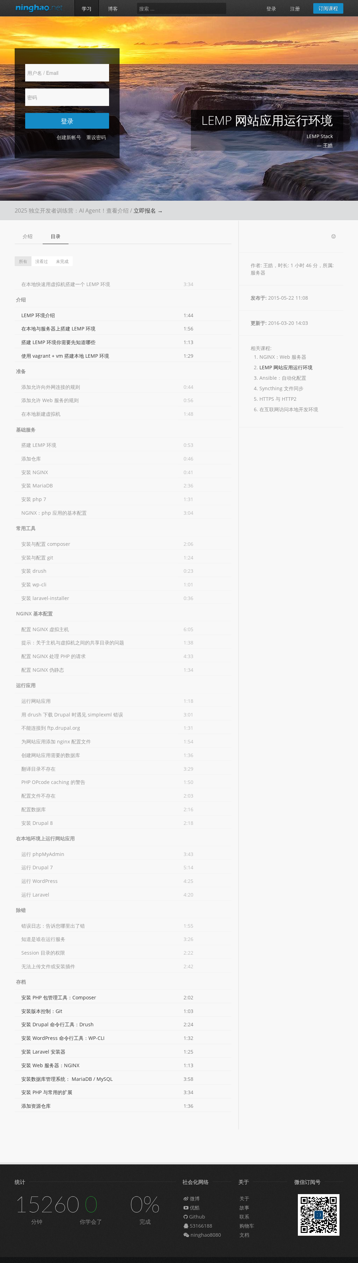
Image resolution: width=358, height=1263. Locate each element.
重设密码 (96, 137)
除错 (21, 910)
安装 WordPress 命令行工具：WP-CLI (63, 1038)
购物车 (246, 1225)
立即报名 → (148, 210)
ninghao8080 (205, 1235)
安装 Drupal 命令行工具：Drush (57, 1024)
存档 (21, 981)
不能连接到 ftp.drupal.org (50, 728)
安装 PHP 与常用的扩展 (46, 1092)
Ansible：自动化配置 (282, 377)
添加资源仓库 (36, 1106)
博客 (113, 8)
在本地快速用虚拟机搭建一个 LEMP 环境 (65, 284)
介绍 (28, 236)
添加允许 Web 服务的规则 (50, 400)
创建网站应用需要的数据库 (50, 755)
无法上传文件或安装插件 (48, 966)
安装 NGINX (34, 472)
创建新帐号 (69, 137)
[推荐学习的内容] (333, 236)
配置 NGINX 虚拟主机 (45, 629)
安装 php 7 (33, 499)
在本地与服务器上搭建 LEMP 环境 (58, 328)
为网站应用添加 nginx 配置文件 (56, 741)
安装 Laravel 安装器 (43, 1051)
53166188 (200, 1225)
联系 (244, 1216)
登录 (271, 8)
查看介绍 (117, 210)
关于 (244, 1198)
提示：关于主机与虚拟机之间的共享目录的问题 (72, 642)
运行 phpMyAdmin (42, 854)
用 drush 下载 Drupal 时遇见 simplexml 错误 (72, 714)
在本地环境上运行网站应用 (45, 838)
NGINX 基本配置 (34, 613)
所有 (23, 261)
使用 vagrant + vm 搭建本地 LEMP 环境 (65, 355)
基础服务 (26, 429)
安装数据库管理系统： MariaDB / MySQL (67, 1079)
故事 (244, 1207)
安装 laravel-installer (45, 598)
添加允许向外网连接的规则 (50, 387)
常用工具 (26, 528)
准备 (21, 371)
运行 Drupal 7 (37, 867)
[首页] (39, 7)
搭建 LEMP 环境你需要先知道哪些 (58, 342)
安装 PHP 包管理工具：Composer (58, 997)
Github (196, 1216)
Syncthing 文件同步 (281, 388)
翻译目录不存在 (38, 768)
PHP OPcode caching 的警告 (53, 782)
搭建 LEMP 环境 (38, 445)
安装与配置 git (37, 557)
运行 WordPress (39, 881)
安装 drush (33, 571)
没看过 (41, 261)
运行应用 (26, 685)
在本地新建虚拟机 (40, 414)
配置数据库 (33, 809)
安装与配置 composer (45, 544)
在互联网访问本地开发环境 (288, 409)
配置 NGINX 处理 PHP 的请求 (53, 656)
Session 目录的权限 (43, 952)
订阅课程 (328, 8)
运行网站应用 (36, 701)
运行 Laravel (35, 894)
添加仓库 (31, 458)
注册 (295, 8)
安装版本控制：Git (41, 1011)
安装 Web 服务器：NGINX (50, 1065)
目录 (55, 236)
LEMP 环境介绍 (38, 315)
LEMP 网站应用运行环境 (286, 367)
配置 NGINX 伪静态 (42, 669)
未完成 (62, 261)
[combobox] (181, 8)
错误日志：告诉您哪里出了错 (53, 925)
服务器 (258, 272)
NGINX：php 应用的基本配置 (54, 512)
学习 (87, 8)
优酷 (194, 1207)
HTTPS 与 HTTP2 (277, 398)
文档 (244, 1235)
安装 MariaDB (37, 485)
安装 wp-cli (33, 584)
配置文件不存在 (38, 795)
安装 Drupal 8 (37, 823)
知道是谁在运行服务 (43, 939)
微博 (194, 1198)
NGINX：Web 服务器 (282, 357)
